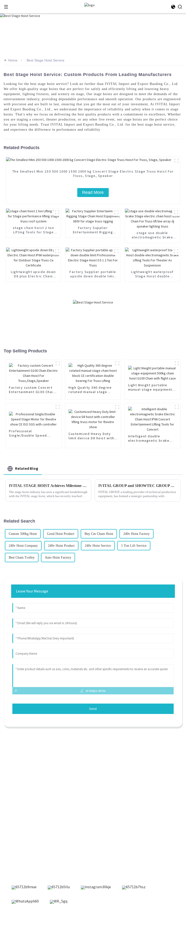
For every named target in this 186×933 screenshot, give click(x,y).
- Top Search (134, 918)
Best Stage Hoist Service (45, 60)
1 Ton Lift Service (134, 545)
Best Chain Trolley (22, 557)
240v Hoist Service (98, 545)
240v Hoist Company (23, 545)
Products (15, 761)
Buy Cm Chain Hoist (99, 534)
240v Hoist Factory (136, 534)
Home (12, 60)
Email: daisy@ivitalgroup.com (32, 837)
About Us (15, 777)
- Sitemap (97, 918)
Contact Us (17, 785)
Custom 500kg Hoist (23, 534)
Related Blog (26, 468)
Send (93, 708)
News (12, 769)
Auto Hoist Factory (58, 557)
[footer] (24, 887)
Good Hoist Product (60, 534)
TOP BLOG (115, 918)
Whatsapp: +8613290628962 (31, 852)
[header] (89, 5)
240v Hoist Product (61, 545)
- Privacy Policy (158, 918)
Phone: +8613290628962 (28, 844)
